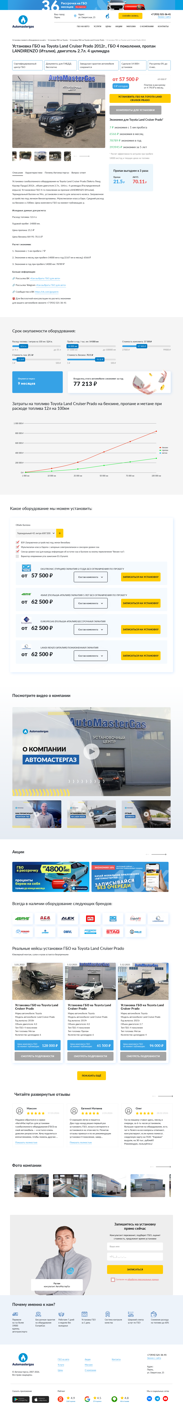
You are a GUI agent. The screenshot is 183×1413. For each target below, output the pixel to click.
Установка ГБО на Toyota (58, 40)
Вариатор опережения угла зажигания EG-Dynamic (44, 556)
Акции (118, 26)
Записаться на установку (141, 577)
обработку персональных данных (143, 1279)
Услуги (97, 26)
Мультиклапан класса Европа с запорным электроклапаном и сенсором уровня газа (60, 547)
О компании (147, 26)
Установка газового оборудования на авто (29, 40)
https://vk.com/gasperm (46, 291)
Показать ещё (91, 1075)
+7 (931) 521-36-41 (161, 14)
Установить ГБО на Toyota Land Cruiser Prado (140, 98)
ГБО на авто (83, 26)
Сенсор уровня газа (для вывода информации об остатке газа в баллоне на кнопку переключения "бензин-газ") (72, 551)
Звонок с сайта (164, 17)
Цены (108, 26)
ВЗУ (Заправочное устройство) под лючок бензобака (45, 542)
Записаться (135, 1269)
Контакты (163, 26)
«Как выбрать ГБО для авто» (45, 278)
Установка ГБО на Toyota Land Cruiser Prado (87, 40)
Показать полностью (26, 1142)
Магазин (131, 26)
